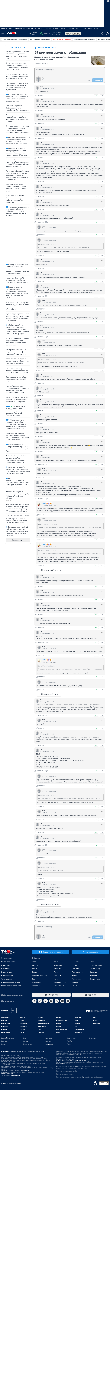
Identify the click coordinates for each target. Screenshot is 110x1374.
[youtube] (62, 1001)
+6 (96, 337)
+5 (96, 196)
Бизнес (35, 965)
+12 (96, 900)
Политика (75, 969)
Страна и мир (95, 969)
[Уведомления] (102, 34)
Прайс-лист (5, 965)
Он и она (75, 962)
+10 (96, 745)
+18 (96, 614)
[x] (57, 1001)
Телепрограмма (51, 28)
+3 (96, 209)
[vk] (40, 1001)
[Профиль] (107, 34)
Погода (41, 28)
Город (34, 972)
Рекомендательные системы (65, 1074)
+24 (96, 715)
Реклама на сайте (8, 962)
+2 (96, 138)
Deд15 (44, 503)
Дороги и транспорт (39, 976)
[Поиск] (97, 34)
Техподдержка (6, 979)
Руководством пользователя (65, 1059)
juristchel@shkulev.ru (7, 1073)
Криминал (58, 965)
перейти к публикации (47, 48)
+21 (96, 599)
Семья (74, 986)
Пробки (45, 34)
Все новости (18, 47)
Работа (74, 976)
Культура (57, 969)
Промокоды (20, 28)
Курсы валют (81, 28)
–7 (102, 771)
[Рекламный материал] (73, 33)
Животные (36, 982)
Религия (75, 982)
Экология (93, 972)
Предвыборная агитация (10, 982)
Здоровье (36, 986)
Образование (59, 986)
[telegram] (34, 1001)
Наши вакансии (7, 976)
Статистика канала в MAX (11, 986)
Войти (44, 80)
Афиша (62, 28)
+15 (96, 832)
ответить (40, 95)
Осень (74, 965)
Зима (56, 962)
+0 (96, 95)
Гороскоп (70, 28)
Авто (34, 962)
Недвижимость (7, 28)
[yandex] (68, 1001)
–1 (102, 158)
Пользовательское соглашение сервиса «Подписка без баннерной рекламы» (80, 1077)
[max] (51, 1001)
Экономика (94, 976)
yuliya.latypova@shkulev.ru (100, 1051)
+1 (96, 181)
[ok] (45, 1001)
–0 (102, 95)
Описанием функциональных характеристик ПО (71, 1060)
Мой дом (57, 976)
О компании (6, 969)
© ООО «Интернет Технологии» (11, 1083)
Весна (34, 969)
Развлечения (77, 979)
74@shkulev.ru (24, 1070)
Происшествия (77, 972)
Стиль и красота (96, 965)
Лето (56, 972)
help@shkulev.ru (15, 1075)
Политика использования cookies (66, 1071)
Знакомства (31, 28)
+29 (96, 627)
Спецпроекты (95, 979)
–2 (102, 370)
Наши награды (6, 972)
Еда (33, 979)
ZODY (96, 28)
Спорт (92, 962)
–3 (102, 235)
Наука (56, 979)
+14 (96, 587)
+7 (96, 281)
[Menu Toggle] (2, 34)
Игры (90, 28)
